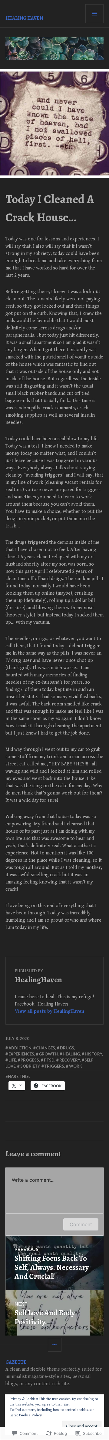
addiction (19, 1047)
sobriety (30, 1066)
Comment (81, 1224)
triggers (54, 1066)
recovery (69, 1060)
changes (45, 1047)
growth (48, 1054)
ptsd (49, 1060)
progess (30, 1060)
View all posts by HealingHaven (49, 1011)
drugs (67, 1047)
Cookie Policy (30, 1415)
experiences (21, 1054)
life (12, 1060)
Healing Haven (24, 18)
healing (71, 1054)
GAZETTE (16, 1362)
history (93, 1054)
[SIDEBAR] (54, 1345)
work (75, 1066)
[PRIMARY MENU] (94, 13)
